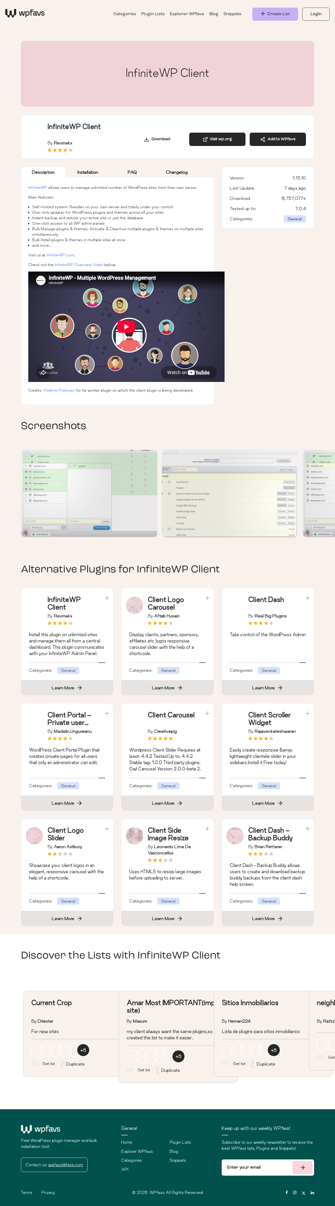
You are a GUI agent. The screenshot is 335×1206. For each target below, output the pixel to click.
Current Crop (51, 1002)
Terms (26, 1192)
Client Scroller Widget (269, 718)
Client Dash (266, 599)
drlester (45, 1020)
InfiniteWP (37, 187)
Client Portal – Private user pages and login (72, 722)
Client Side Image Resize (168, 834)
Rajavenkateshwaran (275, 731)
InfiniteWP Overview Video (79, 264)
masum (140, 1020)
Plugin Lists (153, 14)
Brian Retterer (268, 846)
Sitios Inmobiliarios (250, 1002)
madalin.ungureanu (73, 731)
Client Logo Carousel (166, 603)
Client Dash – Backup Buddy (270, 834)
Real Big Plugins (271, 615)
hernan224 (239, 1020)
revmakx (63, 142)
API (124, 1169)
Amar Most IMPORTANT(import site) (175, 1006)
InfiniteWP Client (64, 603)
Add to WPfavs (280, 139)
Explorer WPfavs (187, 14)
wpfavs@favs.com (65, 1164)
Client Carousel (171, 715)
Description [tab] (43, 172)
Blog (213, 14)
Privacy (48, 1192)
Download (159, 139)
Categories (124, 14)
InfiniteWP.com (60, 255)
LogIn (316, 14)
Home (126, 1142)
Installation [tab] (87, 172)
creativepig (165, 731)
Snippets (232, 14)
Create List (277, 14)
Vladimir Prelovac (59, 390)
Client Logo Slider (66, 834)
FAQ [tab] (132, 172)
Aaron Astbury (68, 846)
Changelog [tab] (177, 172)
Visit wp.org (220, 139)
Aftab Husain (167, 615)
